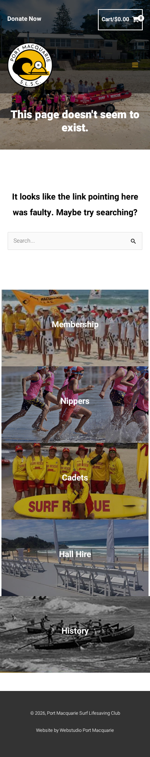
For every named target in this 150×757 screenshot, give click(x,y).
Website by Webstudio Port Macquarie (75, 730)
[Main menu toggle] (135, 65)
